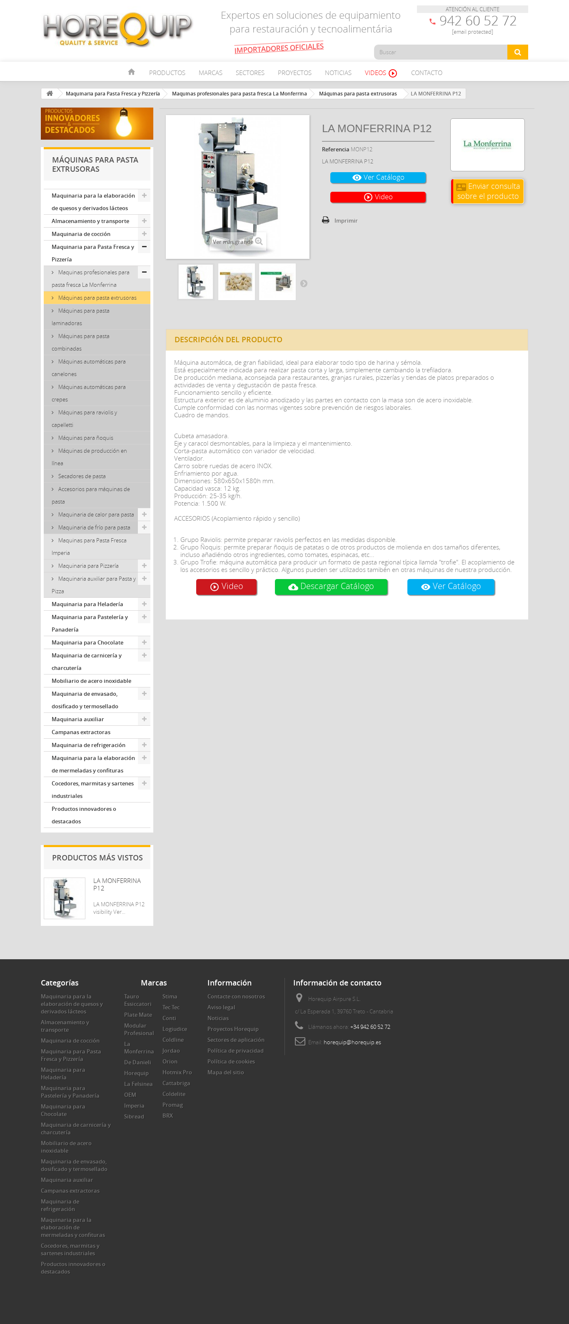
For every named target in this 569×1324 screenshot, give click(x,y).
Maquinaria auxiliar (78, 719)
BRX (167, 1115)
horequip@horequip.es (352, 1042)
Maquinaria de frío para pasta (93, 527)
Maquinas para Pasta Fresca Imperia (89, 547)
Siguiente (303, 283)
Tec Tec (171, 1007)
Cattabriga (176, 1083)
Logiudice (174, 1029)
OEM (130, 1094)
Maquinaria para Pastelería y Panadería (90, 623)
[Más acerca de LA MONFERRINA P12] (64, 898)
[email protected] (472, 31)
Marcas (210, 72)
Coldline (173, 1039)
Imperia (134, 1105)
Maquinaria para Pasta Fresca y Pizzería (93, 253)
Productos (167, 72)
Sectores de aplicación (236, 1039)
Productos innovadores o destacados (84, 815)
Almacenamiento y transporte (90, 221)
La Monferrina (139, 1047)
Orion (169, 1061)
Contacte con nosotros (236, 996)
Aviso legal (221, 1007)
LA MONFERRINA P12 (117, 884)
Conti (169, 1018)
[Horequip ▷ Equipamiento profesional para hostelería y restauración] (118, 29)
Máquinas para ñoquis (85, 437)
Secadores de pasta (81, 476)
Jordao (171, 1050)
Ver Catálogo (378, 177)
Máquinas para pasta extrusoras (97, 297)
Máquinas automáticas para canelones (89, 368)
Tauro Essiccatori (138, 1000)
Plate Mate (138, 1014)
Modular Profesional (139, 1029)
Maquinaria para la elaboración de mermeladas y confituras (93, 764)
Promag (172, 1104)
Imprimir (346, 220)
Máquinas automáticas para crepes (89, 393)
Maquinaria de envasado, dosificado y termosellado (85, 700)
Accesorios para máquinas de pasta (91, 495)
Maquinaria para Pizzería (88, 565)
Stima (169, 996)
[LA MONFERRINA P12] (195, 281)
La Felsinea (138, 1084)
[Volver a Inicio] (49, 93)
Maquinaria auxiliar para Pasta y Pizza (94, 585)
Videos (381, 73)
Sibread (134, 1116)
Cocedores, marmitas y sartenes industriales (93, 790)
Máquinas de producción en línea (89, 457)
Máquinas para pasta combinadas (81, 342)
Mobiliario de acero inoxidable (91, 681)
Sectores (250, 72)
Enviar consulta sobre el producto (488, 191)
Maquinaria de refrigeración (88, 745)
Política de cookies (231, 1061)
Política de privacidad (235, 1050)
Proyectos (295, 72)
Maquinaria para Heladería (87, 604)
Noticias (338, 72)
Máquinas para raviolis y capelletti (84, 419)
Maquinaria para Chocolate (87, 642)
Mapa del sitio (225, 1072)
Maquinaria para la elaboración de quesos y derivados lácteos (93, 202)
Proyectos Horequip (233, 1029)
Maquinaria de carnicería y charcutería (87, 662)
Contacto (426, 72)
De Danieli (137, 1062)
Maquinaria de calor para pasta (95, 514)
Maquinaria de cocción (81, 234)
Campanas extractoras (81, 732)
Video (378, 197)
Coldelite (173, 1094)
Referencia (335, 149)
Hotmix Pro (177, 1072)
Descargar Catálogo (331, 586)
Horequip (136, 1073)
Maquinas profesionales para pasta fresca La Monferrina (91, 278)
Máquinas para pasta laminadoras (81, 317)
